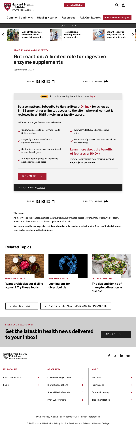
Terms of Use (72, 417)
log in (92, 96)
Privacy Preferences (90, 417)
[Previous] (4, 35)
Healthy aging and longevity (31, 50)
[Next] (132, 35)
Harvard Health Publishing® (48, 423)
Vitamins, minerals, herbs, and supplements (76, 306)
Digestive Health (22, 306)
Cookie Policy (58, 417)
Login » (41, 187)
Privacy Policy (43, 417)
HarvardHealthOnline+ (74, 5)
